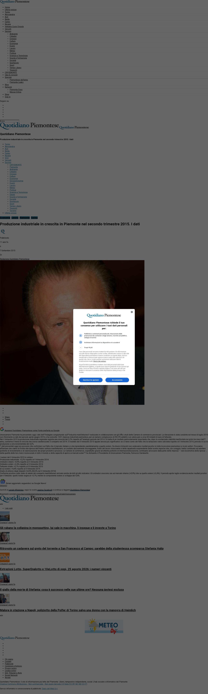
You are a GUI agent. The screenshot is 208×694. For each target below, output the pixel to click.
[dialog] (104, 347)
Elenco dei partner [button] (99, 361)
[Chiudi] (131, 312)
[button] (104, 347)
